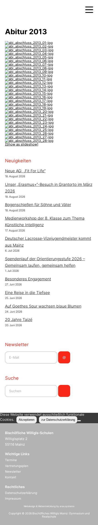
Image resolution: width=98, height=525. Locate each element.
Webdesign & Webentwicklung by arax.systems (49, 506)
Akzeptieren (26, 419)
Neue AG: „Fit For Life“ (25, 170)
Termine (11, 460)
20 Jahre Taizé (18, 319)
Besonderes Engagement (28, 279)
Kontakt (10, 477)
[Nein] (79, 420)
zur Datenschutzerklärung (58, 419)
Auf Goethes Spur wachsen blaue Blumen (43, 306)
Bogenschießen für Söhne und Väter (38, 204)
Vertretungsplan (16, 466)
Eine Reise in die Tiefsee (27, 292)
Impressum (13, 498)
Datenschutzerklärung (21, 493)
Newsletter (13, 471)
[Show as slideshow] (21, 144)
